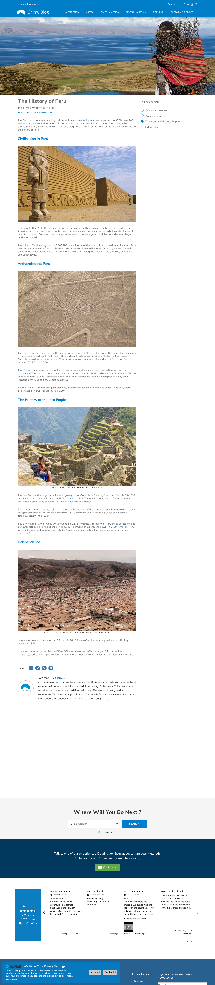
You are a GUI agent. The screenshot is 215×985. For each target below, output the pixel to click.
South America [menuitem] (108, 14)
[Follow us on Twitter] (187, 4)
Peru (20, 113)
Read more (11, 979)
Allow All (95, 972)
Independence (153, 127)
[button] (44, 912)
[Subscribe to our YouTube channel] (191, 4)
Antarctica (138, 981)
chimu (60, 678)
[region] (121, 912)
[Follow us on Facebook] (183, 4)
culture (60, 123)
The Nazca (37, 373)
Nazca (107, 251)
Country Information (39, 113)
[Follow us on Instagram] (195, 4)
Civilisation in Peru (156, 110)
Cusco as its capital (72, 498)
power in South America (113, 527)
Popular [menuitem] (157, 14)
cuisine (84, 123)
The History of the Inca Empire (162, 121)
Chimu (124, 251)
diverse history (85, 120)
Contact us (109, 867)
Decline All (110, 972)
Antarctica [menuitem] (71, 14)
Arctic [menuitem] (89, 14)
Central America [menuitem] (135, 14)
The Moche (24, 370)
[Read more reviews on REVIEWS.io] (28, 923)
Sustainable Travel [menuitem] (182, 12)
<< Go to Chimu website (30, 4)
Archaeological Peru (156, 116)
